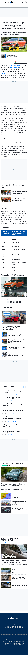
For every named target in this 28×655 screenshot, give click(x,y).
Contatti (20, 631)
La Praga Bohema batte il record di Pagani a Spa (12, 425)
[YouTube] (20, 627)
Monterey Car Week (13, 421)
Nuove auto (11, 407)
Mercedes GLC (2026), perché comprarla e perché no (11, 398)
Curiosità (10, 428)
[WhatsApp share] (17, 302)
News (2, 6)
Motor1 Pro (19, 6)
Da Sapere (12, 6)
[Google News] (15, 627)
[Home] (10, 2)
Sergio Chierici (12, 55)
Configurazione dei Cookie (10, 639)
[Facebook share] (8, 302)
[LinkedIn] (10, 627)
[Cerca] (23, 2)
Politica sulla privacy (9, 637)
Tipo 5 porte (13, 19)
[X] (8, 627)
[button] (2, 294)
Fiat (7, 19)
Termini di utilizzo (20, 639)
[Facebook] (5, 627)
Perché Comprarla (12, 400)
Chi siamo (7, 631)
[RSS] (22, 627)
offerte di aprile (14, 67)
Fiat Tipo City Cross (7, 73)
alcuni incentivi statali (16, 65)
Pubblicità (14, 631)
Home (2, 19)
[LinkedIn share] (14, 302)
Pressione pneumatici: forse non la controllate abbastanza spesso (12, 411)
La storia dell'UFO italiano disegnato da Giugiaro (13, 391)
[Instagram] (17, 627)
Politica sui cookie (19, 637)
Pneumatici (11, 413)
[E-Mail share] (20, 302)
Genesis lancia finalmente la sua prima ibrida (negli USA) (13, 404)
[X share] (11, 302)
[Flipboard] (13, 627)
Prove (6, 6)
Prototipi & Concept (12, 394)
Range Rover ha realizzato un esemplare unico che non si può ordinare (11, 418)
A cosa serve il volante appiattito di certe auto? (12, 432)
